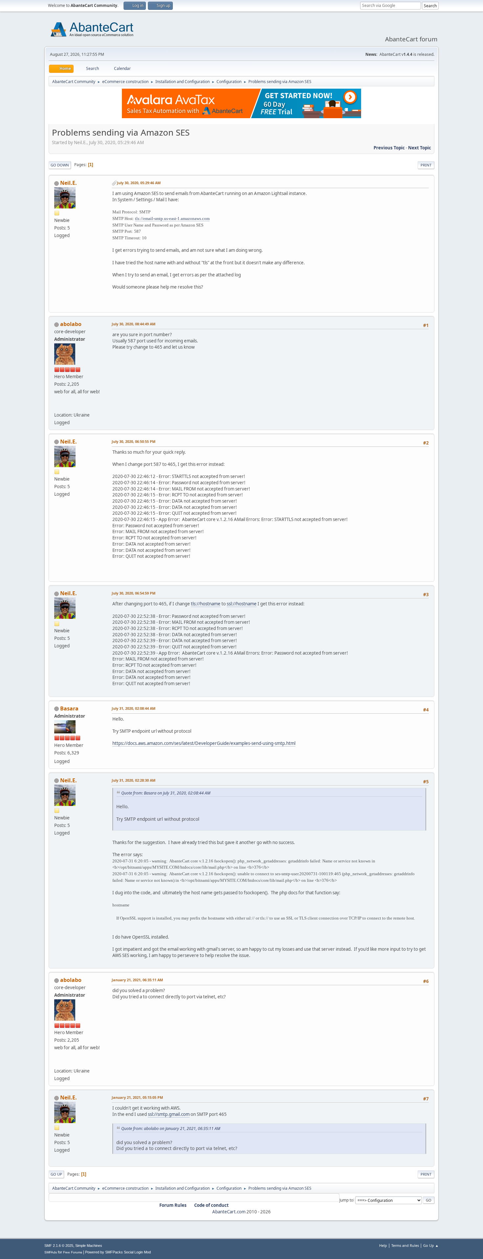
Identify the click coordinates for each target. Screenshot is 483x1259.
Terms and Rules (405, 1245)
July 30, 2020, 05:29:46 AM (139, 182)
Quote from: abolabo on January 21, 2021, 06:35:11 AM (170, 1128)
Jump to (346, 1200)
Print (426, 165)
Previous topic (389, 148)
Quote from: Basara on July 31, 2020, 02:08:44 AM (165, 793)
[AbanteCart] (56, 407)
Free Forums (72, 1252)
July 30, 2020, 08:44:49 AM (133, 323)
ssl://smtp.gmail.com (169, 1114)
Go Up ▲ (431, 1245)
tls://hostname (205, 604)
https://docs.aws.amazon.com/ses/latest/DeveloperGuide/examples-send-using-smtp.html (203, 743)
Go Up (56, 1174)
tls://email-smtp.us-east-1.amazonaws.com (172, 218)
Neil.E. (68, 182)
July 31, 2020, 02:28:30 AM (133, 780)
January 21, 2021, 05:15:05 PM (137, 1097)
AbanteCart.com (228, 1212)
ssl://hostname (242, 604)
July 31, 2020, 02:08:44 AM (133, 708)
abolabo (70, 324)
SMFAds (50, 1252)
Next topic (419, 148)
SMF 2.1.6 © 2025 (58, 1246)
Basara (69, 708)
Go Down (60, 165)
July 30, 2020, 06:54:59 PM (133, 593)
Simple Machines (88, 1246)
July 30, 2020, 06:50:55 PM (133, 441)
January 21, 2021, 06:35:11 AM (137, 979)
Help (383, 1245)
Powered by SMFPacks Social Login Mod (118, 1252)
